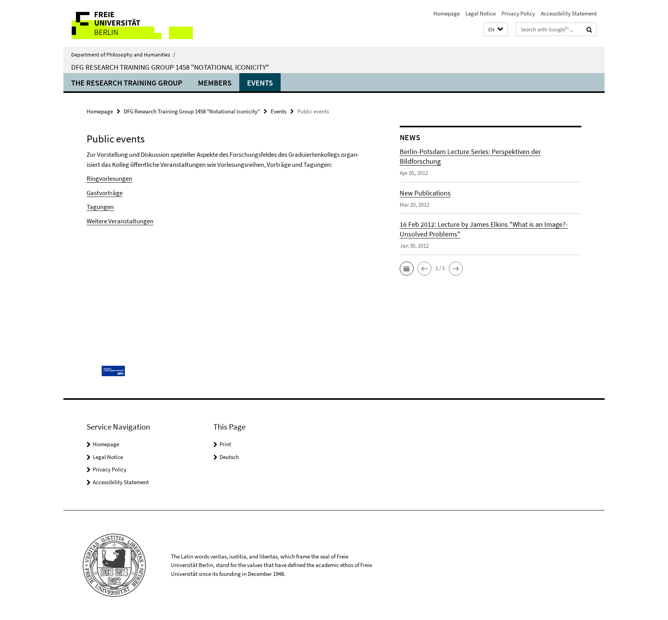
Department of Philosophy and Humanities (123, 54)
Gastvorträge (105, 192)
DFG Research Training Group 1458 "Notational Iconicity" (170, 67)
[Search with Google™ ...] (589, 29)
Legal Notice (480, 13)
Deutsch (229, 457)
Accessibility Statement (569, 13)
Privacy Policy (518, 13)
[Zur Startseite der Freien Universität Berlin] (128, 23)
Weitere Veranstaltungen (120, 221)
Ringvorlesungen (109, 178)
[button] (495, 29)
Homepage (446, 13)
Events (260, 82)
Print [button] (225, 444)
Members (215, 82)
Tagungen (100, 206)
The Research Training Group (126, 82)
